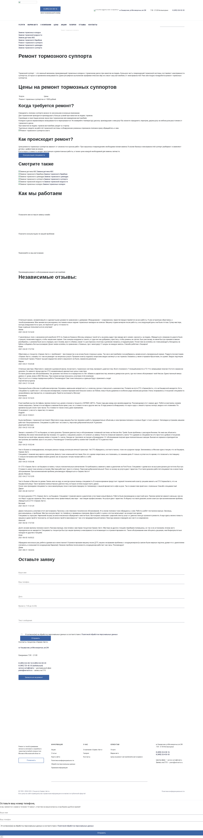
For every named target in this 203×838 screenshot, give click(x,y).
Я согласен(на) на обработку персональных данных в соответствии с (71, 634)
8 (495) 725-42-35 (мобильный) (31, 666)
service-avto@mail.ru (26, 668)
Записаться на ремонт (34, 677)
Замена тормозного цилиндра (30, 45)
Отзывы (82, 25)
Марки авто (33, 25)
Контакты (92, 25)
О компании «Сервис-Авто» (92, 750)
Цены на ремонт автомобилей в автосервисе (127, 757)
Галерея (72, 25)
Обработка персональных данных (63, 764)
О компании (45, 25)
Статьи (53, 753)
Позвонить (31, 760)
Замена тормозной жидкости (30, 35)
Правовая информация (59, 768)
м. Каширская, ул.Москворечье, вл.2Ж (132, 10)
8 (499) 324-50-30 (178, 10)
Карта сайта (55, 757)
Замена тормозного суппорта (30, 48)
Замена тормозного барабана (30, 40)
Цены (56, 25)
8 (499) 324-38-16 (50, 9)
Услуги (22, 25)
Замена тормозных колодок (30, 33)
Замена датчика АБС (27, 38)
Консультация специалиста (34, 155)
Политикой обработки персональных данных (100, 634)
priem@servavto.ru (25, 670)
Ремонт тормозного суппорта (30, 43)
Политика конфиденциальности (62, 760)
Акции (64, 25)
